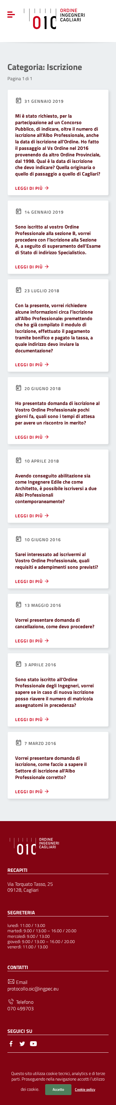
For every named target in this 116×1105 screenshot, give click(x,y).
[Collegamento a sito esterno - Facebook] (11, 1043)
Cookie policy (85, 1089)
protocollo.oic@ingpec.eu (32, 989)
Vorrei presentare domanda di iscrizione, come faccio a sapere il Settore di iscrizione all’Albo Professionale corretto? (51, 767)
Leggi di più (29, 188)
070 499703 (20, 1008)
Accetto (58, 1089)
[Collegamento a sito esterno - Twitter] (22, 1043)
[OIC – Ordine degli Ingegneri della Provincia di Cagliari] (54, 18)
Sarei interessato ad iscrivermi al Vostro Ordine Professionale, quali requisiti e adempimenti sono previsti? (56, 560)
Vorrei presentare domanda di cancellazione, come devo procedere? (54, 623)
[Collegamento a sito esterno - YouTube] (33, 1043)
